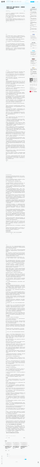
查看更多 (33, 39)
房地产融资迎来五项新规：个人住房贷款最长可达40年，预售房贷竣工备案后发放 (33, 23)
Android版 (36, 78)
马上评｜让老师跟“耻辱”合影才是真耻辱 (33, 46)
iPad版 (35, 81)
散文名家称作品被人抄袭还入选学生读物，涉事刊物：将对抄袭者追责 (33, 29)
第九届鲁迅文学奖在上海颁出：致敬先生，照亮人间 (33, 44)
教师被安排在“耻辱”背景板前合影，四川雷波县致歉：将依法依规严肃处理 (33, 16)
